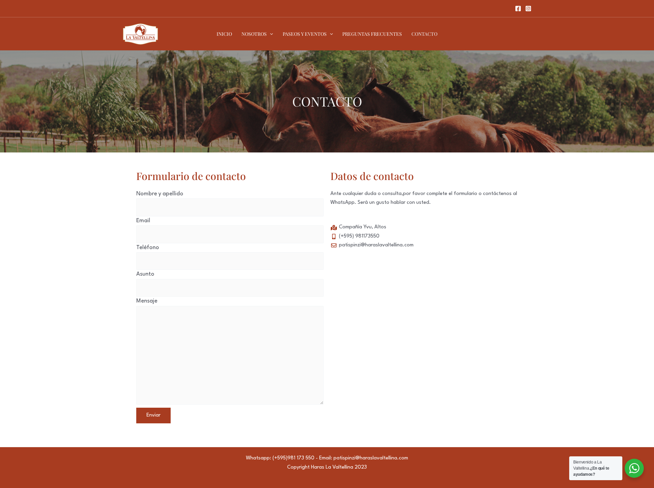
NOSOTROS (254, 34)
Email (143, 221)
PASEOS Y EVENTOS (305, 34)
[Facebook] (518, 8)
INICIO (224, 34)
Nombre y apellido (159, 194)
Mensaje (146, 301)
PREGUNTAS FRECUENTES (372, 34)
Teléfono (147, 247)
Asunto (145, 274)
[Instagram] (528, 8)
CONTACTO (424, 34)
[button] (270, 34)
